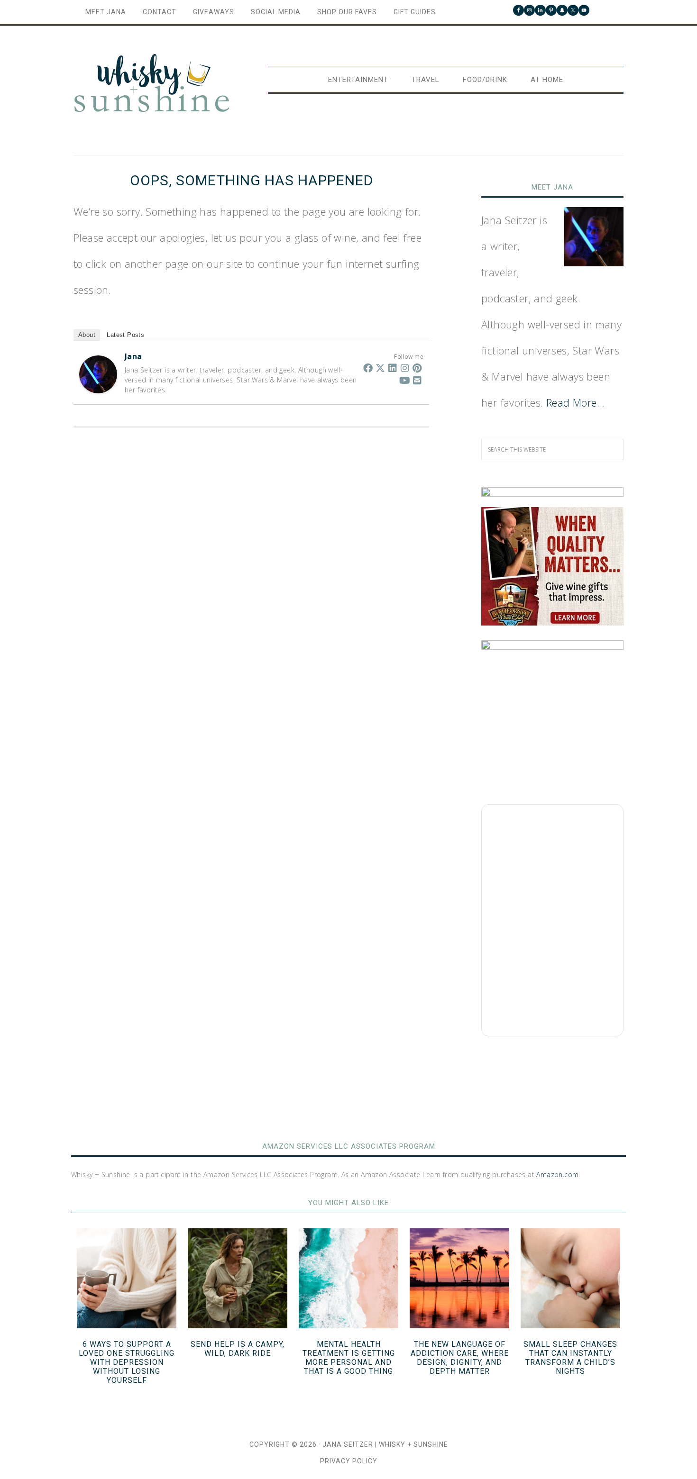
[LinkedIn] (392, 367)
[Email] (417, 380)
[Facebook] (368, 367)
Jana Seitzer (347, 1444)
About (86, 334)
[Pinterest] (417, 367)
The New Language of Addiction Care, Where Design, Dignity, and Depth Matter (460, 1358)
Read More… (575, 402)
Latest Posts (125, 334)
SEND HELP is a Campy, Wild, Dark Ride (237, 1349)
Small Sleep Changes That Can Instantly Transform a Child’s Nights (570, 1358)
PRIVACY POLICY (348, 1461)
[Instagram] (405, 367)
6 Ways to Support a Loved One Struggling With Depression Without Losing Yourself (126, 1362)
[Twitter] (380, 367)
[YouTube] (405, 380)
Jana (133, 356)
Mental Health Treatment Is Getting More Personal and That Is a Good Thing (349, 1358)
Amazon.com (557, 1174)
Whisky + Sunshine (151, 84)
